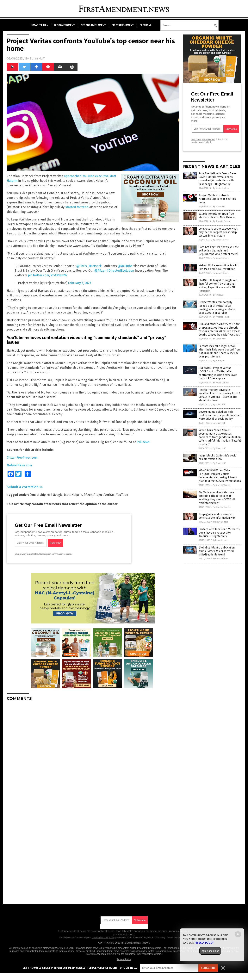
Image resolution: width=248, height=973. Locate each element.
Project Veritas (104, 495)
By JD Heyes (218, 295)
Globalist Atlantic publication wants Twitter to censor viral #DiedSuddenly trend (217, 551)
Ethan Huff (37, 58)
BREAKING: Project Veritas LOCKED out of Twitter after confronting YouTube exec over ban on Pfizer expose (218, 373)
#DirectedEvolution (120, 270)
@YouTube (125, 266)
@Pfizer (100, 270)
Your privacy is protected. (27, 554)
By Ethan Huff (219, 206)
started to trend (77, 207)
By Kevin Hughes (221, 188)
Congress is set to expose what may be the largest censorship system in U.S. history (218, 232)
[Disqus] (93, 752)
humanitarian (39, 25)
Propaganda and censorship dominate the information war (217, 516)
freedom (145, 25)
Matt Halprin (73, 495)
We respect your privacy (104, 937)
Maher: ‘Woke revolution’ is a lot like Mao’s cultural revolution (219, 267)
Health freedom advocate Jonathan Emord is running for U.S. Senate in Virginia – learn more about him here (220, 395)
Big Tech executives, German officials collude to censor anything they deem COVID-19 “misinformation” (217, 498)
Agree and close (210, 950)
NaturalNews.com (19, 465)
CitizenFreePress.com (22, 457)
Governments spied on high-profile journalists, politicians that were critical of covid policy (219, 415)
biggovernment (64, 25)
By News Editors (220, 240)
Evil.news (143, 442)
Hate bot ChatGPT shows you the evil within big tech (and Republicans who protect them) (219, 250)
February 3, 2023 (79, 283)
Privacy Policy (124, 959)
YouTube (122, 495)
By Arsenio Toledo (222, 221)
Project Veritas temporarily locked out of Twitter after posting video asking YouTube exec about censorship (217, 307)
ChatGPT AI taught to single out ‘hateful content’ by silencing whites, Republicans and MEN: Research (218, 286)
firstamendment (123, 25)
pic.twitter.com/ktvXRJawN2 (47, 275)
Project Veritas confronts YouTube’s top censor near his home (217, 199)
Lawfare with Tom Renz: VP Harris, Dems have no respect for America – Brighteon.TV (219, 533)
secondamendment (93, 25)
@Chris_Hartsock (89, 266)
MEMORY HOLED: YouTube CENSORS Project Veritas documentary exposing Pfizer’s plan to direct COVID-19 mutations (220, 476)
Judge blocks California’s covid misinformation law (217, 457)
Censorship (37, 495)
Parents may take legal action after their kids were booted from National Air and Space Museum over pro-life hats (219, 351)
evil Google (55, 495)
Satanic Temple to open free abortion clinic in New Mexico (217, 215)
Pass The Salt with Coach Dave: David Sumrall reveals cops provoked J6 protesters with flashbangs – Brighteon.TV (217, 179)
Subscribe (208, 968)
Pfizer (88, 495)
